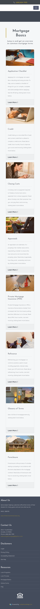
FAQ (2, 587)
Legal (2, 548)
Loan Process (5, 576)
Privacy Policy (5, 552)
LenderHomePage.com (25, 604)
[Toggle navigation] (36, 8)
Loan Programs (5, 572)
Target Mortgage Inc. (10, 8)
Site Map (3, 559)
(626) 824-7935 (21, 2)
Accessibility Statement (8, 556)
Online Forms (5, 583)
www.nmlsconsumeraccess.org (10, 515)
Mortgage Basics (6, 579)
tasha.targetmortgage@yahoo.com (12, 536)
